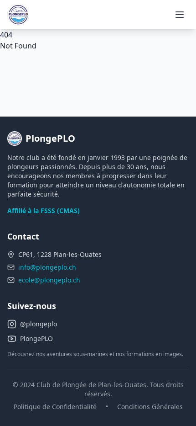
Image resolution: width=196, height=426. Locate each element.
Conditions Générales (150, 406)
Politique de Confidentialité (55, 406)
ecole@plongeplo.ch (49, 280)
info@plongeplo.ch (47, 267)
